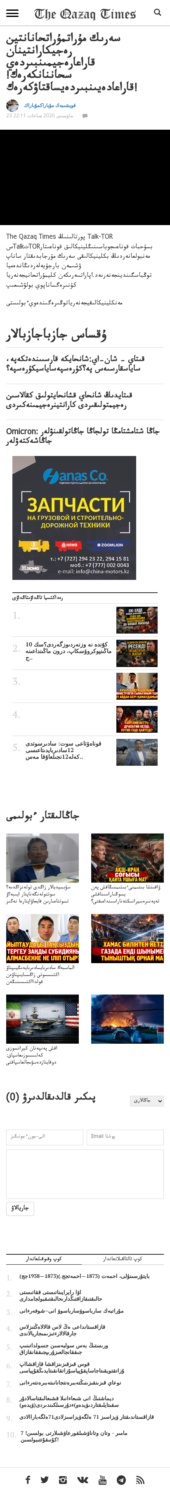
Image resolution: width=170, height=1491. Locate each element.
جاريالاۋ (20, 1209)
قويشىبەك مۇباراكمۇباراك (50, 105)
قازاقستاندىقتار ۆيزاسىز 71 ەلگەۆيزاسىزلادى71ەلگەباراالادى (86, 1416)
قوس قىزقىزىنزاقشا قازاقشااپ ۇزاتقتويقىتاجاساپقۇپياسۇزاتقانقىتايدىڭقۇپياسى (71, 1367)
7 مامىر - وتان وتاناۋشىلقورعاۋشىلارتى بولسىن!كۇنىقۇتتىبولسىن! (74, 1436)
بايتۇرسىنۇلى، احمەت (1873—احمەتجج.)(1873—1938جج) (84, 1276)
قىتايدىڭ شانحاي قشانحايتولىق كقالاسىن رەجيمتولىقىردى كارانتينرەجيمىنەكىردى (69, 401)
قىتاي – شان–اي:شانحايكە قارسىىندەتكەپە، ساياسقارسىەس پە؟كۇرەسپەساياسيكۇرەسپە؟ (75, 365)
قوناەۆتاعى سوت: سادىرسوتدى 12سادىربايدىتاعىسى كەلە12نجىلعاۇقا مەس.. (64, 750)
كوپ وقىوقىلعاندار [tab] (43, 1260)
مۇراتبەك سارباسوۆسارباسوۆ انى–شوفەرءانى (71, 1310)
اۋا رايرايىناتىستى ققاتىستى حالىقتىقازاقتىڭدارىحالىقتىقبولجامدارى (60, 1295)
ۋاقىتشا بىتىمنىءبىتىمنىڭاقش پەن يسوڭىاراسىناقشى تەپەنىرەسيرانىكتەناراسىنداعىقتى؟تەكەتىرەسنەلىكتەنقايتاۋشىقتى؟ (125, 898)
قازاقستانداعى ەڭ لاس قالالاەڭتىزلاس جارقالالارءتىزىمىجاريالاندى (62, 1330)
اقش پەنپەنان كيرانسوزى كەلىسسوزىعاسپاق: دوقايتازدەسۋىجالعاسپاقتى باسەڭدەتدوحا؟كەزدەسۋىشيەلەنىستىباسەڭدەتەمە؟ (41, 1063)
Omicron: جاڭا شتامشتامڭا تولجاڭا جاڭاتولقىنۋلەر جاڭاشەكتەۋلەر (83, 437)
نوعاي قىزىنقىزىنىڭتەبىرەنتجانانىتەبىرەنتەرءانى (70, 1382)
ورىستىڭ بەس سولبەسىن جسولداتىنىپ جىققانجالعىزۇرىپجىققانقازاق (63, 1348)
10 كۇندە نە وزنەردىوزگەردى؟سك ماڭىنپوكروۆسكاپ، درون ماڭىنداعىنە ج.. (69, 651)
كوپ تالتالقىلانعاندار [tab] (122, 1260)
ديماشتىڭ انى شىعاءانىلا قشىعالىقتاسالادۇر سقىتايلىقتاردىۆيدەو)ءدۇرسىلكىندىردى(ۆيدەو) (69, 1401)
